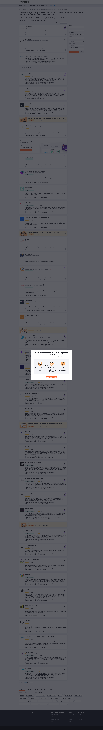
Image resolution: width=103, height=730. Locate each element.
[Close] (70, 351)
